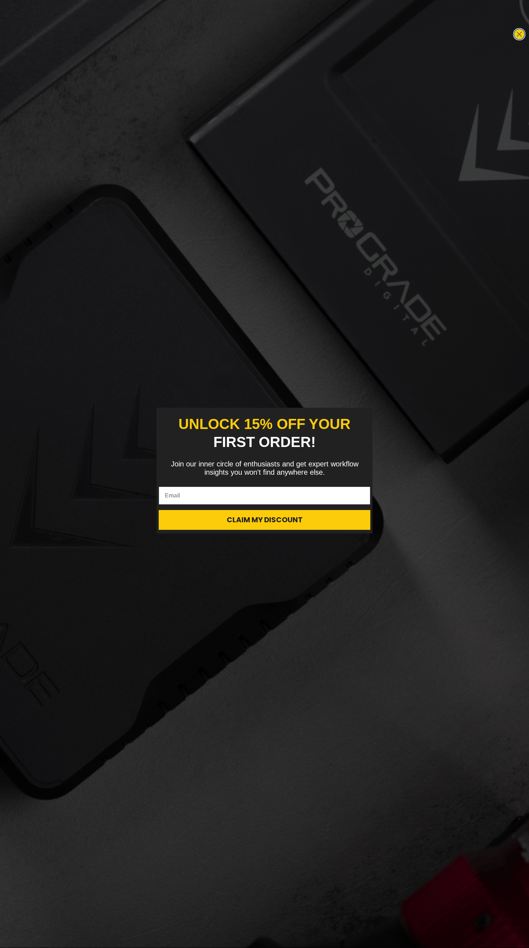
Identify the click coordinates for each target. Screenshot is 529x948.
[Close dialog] (519, 34)
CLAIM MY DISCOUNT (265, 520)
